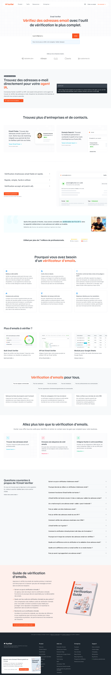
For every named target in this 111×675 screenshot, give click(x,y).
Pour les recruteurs (52, 383)
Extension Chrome (61, 647)
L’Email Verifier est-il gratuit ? (57, 526)
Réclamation (95, 654)
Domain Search (10, 449)
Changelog (94, 652)
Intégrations (80, 451)
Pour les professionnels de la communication (87, 383)
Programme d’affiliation (80, 659)
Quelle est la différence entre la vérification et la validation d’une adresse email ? (74, 542)
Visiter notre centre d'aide (10, 494)
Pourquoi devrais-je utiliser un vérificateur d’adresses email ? (68, 487)
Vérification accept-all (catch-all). (19, 186)
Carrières (76, 649)
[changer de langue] (85, 4)
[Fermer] (39, 658)
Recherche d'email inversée (63, 666)
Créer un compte (92, 4)
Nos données (77, 652)
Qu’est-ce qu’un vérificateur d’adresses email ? (63, 481)
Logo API (41, 666)
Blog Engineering (78, 656)
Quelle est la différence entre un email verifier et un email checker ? (70, 548)
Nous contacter (96, 647)
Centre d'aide (95, 649)
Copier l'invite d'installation (13, 100)
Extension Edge (60, 652)
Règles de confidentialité (55, 634)
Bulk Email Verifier (8, 358)
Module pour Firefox (62, 649)
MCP (58, 661)
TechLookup (60, 659)
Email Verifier (42, 654)
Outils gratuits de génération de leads (64, 669)
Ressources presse (79, 661)
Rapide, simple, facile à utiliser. (17, 180)
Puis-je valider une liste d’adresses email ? (62, 509)
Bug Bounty (95, 656)
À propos (76, 647)
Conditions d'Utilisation (66, 634)
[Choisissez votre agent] (21, 100)
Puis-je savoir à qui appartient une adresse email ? (64, 553)
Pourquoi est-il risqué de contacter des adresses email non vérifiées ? (71, 537)
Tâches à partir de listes (45, 656)
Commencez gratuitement (11, 193)
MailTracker (59, 656)
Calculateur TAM (61, 664)
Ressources (36, 4)
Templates (59, 672)
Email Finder (42, 652)
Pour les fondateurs (66, 383)
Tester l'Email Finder (14, 144)
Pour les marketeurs (38, 383)
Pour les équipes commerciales (21, 383)
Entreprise (46, 4)
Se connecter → (102, 4)
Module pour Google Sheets (63, 654)
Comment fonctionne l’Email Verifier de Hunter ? (64, 492)
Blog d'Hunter (77, 654)
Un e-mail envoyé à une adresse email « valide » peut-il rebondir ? (69, 504)
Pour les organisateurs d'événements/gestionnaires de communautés (55, 388)
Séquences (44, 453)
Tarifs (28, 4)
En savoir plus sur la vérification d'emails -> (24, 625)
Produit (20, 4)
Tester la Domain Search (69, 143)
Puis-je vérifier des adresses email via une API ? (64, 515)
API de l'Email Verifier (44, 358)
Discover (41, 647)
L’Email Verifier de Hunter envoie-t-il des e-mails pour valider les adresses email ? (75, 498)
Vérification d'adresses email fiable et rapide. (23, 174)
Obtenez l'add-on (78, 358)
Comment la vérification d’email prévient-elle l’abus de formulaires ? (70, 531)
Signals (41, 661)
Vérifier (75, 36)
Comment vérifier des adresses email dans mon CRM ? (66, 520)
